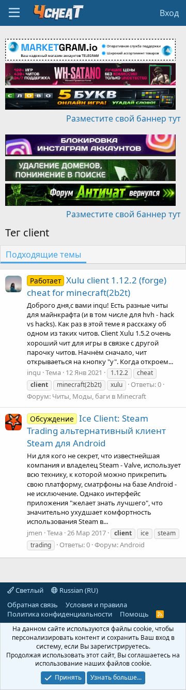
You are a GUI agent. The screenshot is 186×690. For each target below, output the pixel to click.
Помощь (134, 614)
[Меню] (14, 13)
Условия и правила (96, 604)
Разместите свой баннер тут (123, 118)
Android (132, 544)
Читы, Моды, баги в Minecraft (99, 396)
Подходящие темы (43, 254)
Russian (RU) (78, 590)
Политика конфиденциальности (59, 614)
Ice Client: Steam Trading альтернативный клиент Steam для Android (96, 430)
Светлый (28, 590)
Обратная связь (32, 604)
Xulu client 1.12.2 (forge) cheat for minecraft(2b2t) (96, 286)
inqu (34, 372)
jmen (34, 532)
